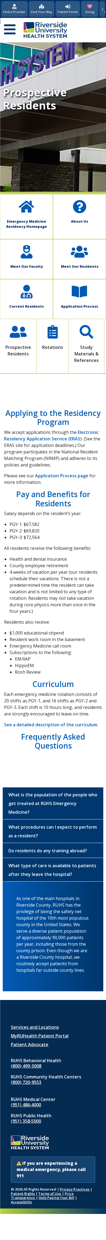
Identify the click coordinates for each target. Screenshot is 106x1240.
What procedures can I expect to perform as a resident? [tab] (52, 831)
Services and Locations (35, 1027)
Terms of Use (50, 1193)
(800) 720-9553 (26, 1082)
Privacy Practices (75, 1189)
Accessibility (21, 1202)
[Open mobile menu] (10, 30)
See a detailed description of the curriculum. (51, 725)
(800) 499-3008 (26, 1066)
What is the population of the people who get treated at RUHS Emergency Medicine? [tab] (52, 803)
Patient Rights (23, 1193)
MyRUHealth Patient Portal (39, 1036)
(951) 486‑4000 (26, 1105)
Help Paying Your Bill (56, 1197)
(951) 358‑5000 (26, 1121)
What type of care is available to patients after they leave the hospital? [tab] (52, 870)
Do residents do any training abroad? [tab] (47, 851)
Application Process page (61, 476)
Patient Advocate (29, 1044)
